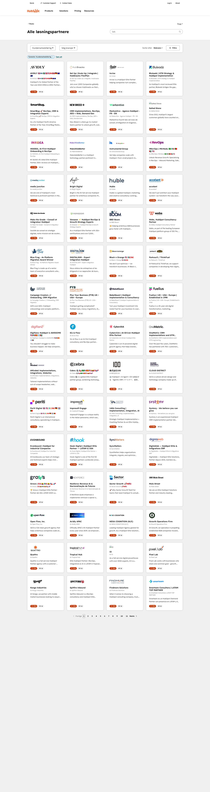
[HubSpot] (33, 11)
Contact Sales (67, 3)
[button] (180, 23)
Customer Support (49, 3)
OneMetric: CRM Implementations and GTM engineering (161, 334)
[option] (42, 48)
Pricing (77, 11)
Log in (169, 3)
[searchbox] (146, 31)
